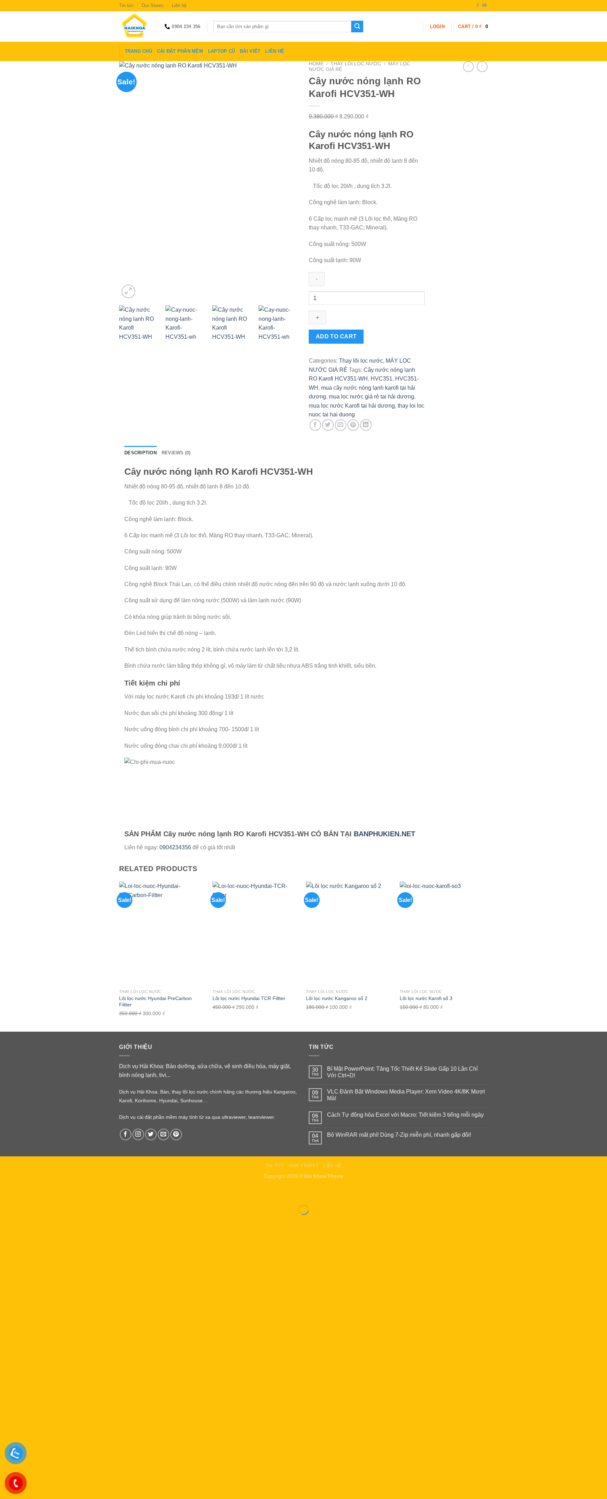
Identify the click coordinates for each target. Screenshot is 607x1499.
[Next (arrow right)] (27, 1222)
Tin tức (126, 5)
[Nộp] (357, 27)
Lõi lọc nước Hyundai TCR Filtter (249, 998)
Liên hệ (179, 5)
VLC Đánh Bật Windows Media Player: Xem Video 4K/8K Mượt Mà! (406, 1095)
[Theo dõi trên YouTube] (484, 5)
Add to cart (336, 336)
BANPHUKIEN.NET (384, 834)
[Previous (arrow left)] (7, 1222)
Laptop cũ (221, 51)
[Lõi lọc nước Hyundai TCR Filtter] (256, 934)
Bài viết (250, 51)
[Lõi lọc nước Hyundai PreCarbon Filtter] (162, 934)
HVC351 (381, 379)
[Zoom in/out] (27, 1192)
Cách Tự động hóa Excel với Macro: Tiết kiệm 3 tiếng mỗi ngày (405, 1115)
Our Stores (153, 5)
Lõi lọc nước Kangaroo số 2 (336, 998)
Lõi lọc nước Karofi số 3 (426, 998)
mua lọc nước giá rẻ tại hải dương (371, 397)
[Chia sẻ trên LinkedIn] (366, 425)
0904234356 (175, 847)
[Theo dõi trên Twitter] (151, 1134)
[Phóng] (128, 291)
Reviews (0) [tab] (176, 452)
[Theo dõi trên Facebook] (478, 5)
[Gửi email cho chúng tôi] (163, 1134)
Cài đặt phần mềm (180, 51)
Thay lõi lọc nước (356, 63)
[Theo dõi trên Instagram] (138, 1134)
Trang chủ (138, 51)
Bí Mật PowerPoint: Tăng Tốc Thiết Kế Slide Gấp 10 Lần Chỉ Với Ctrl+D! (402, 1072)
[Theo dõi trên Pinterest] (176, 1134)
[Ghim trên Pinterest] (353, 425)
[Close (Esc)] (7, 1192)
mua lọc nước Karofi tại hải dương (352, 406)
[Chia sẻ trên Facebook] (315, 425)
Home (316, 63)
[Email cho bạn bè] (340, 425)
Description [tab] (140, 452)
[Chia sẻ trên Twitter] (328, 425)
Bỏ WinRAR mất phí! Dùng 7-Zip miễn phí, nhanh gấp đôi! (399, 1135)
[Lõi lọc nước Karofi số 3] (443, 934)
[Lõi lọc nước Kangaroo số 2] (349, 934)
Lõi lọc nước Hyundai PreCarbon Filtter (155, 1001)
